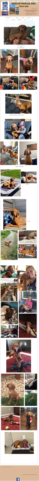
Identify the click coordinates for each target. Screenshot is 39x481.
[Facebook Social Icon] (18, 479)
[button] (14, 13)
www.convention (29, 11)
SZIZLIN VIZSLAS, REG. (23, 3)
